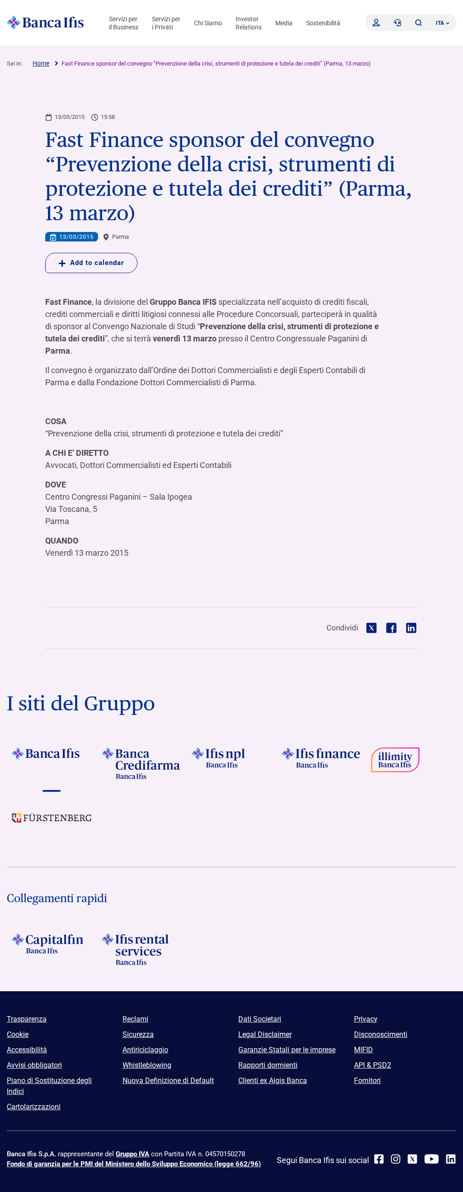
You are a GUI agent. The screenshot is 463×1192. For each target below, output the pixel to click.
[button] (418, 22)
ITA (440, 23)
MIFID (363, 1049)
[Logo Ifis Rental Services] (142, 949)
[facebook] (378, 1159)
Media (284, 23)
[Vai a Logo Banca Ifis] (52, 763)
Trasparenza (27, 1019)
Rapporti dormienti (268, 1065)
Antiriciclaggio (145, 1049)
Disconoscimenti (380, 1034)
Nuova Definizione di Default (168, 1080)
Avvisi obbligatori (34, 1065)
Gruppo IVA (132, 1154)
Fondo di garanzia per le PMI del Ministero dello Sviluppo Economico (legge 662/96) (134, 1164)
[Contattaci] (397, 22)
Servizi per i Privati (166, 23)
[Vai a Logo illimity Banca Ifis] (411, 763)
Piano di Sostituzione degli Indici (49, 1086)
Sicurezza (138, 1034)
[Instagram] (395, 1159)
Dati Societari (259, 1019)
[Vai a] (232, 763)
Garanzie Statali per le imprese (286, 1049)
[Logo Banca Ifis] (45, 23)
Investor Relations (249, 23)
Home (41, 63)
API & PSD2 (372, 1065)
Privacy (366, 1019)
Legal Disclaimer (265, 1034)
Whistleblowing (147, 1065)
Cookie (17, 1034)
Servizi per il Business (123, 23)
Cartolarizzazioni (34, 1106)
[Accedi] (376, 22)
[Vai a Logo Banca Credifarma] (142, 763)
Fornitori (367, 1080)
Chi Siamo (208, 23)
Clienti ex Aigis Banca (272, 1080)
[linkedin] (450, 1159)
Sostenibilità (323, 23)
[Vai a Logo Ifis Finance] (321, 763)
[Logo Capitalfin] (52, 949)
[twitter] (412, 1159)
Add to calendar (97, 263)
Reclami (135, 1019)
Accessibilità (27, 1049)
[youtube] (431, 1159)
